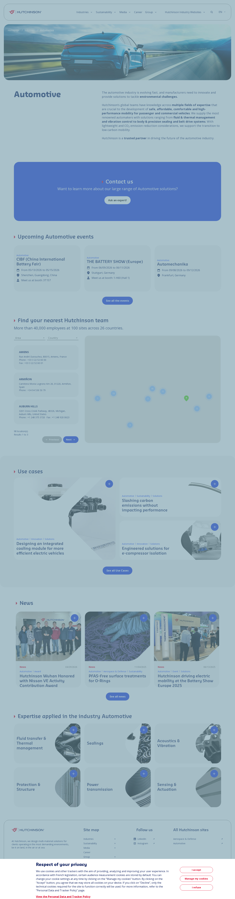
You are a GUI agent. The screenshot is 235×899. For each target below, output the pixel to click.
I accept (196, 869)
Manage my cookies (196, 878)
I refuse (196, 887)
